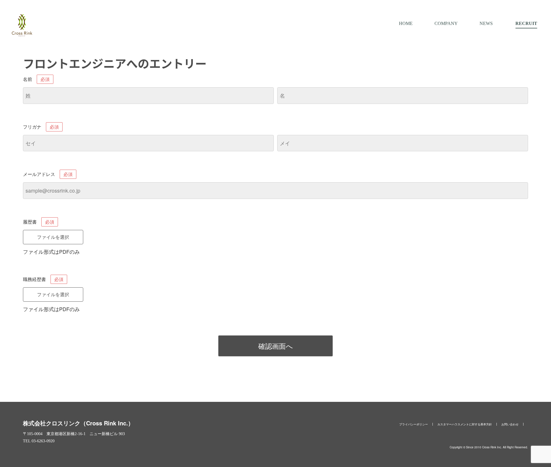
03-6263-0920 (43, 441)
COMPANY (446, 23)
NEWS (486, 23)
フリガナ (41, 126)
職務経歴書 (43, 279)
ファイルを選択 (53, 237)
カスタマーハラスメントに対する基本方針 (464, 424)
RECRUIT (526, 23)
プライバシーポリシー (413, 424)
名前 (36, 79)
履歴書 (38, 221)
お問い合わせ (510, 424)
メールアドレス (48, 174)
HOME (406, 23)
